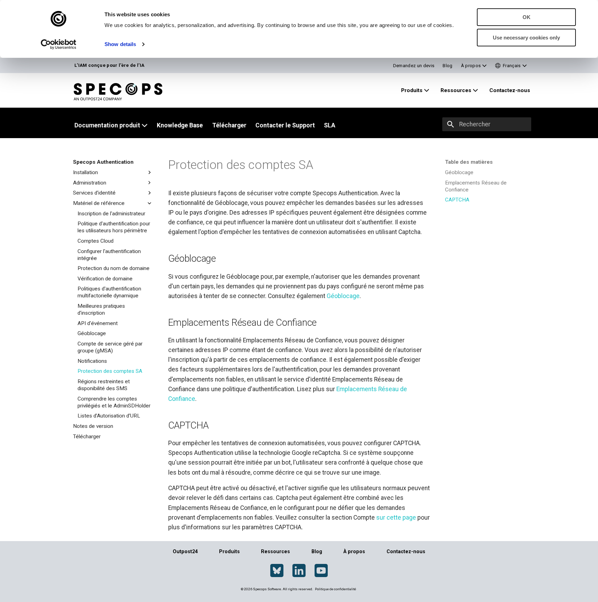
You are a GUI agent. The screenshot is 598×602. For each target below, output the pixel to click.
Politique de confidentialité (335, 589)
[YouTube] (321, 571)
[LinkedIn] (299, 571)
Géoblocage (343, 296)
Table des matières (469, 162)
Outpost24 (185, 551)
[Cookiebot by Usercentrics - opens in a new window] (58, 44)
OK (527, 17)
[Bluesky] (277, 571)
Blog (447, 65)
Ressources (275, 551)
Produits (229, 551)
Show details (120, 44)
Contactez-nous (406, 551)
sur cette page (396, 517)
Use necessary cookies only (526, 38)
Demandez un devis (414, 65)
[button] (511, 65)
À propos (354, 551)
